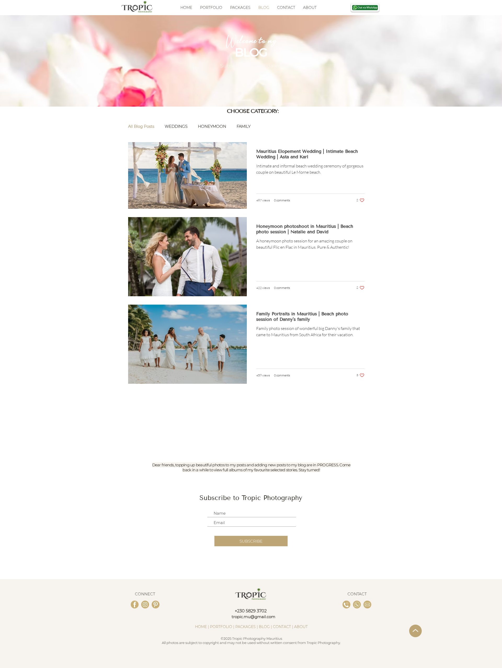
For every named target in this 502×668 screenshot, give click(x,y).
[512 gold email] (367, 604)
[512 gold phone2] (346, 604)
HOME (201, 626)
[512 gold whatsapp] (357, 604)
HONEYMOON (212, 126)
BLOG (264, 626)
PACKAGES (245, 626)
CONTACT (282, 626)
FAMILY (243, 126)
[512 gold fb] (135, 604)
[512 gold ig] (145, 604)
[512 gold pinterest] (155, 604)
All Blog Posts (141, 126)
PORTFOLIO (221, 626)
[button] (240, 7)
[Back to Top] (414, 630)
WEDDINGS (176, 126)
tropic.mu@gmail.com (253, 616)
